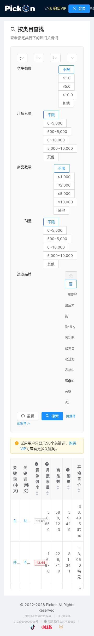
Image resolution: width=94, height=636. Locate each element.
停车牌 (18, 562)
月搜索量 (24, 113)
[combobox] (22, 58)
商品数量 (24, 167)
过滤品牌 (24, 274)
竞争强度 (24, 68)
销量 (24, 220)
